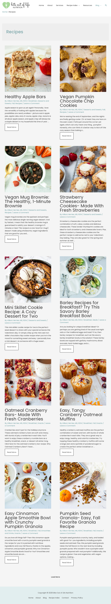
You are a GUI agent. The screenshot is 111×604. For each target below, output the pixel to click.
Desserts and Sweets (92, 109)
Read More (11, 128)
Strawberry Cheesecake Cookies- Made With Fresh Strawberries (82, 203)
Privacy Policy (77, 598)
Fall (13, 103)
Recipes (18, 103)
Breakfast (33, 101)
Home (4, 12)
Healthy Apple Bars (25, 97)
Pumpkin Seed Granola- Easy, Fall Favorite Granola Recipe (80, 519)
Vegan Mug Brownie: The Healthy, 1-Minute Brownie (28, 201)
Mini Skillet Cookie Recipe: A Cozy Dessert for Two (24, 311)
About (38, 598)
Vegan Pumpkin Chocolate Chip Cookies (77, 101)
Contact (65, 598)
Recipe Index (54, 598)
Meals (95, 320)
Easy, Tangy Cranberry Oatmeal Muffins (81, 414)
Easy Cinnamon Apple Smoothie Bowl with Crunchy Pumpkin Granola (28, 519)
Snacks (41, 423)
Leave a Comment (32, 103)
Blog (45, 598)
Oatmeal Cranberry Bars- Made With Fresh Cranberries (26, 414)
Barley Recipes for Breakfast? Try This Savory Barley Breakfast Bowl (80, 309)
